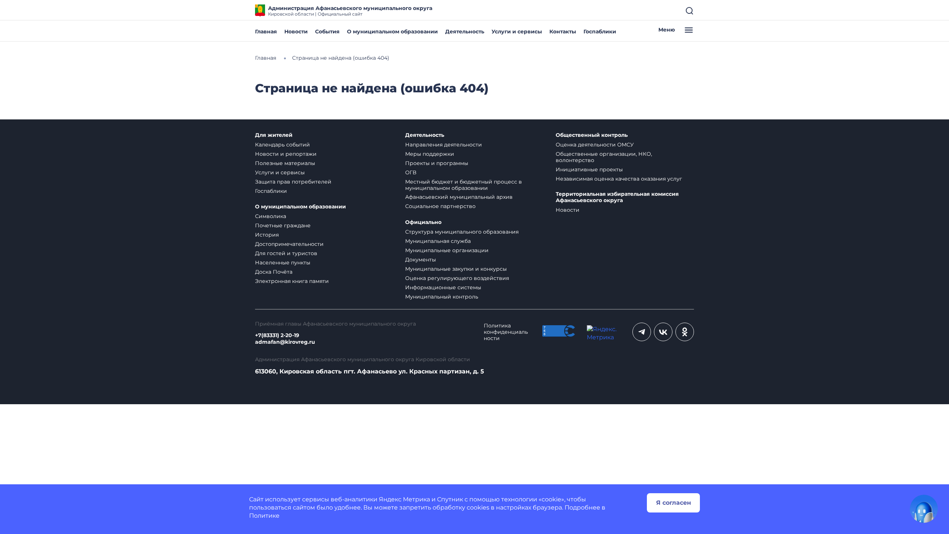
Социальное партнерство (440, 206)
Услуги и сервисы (517, 31)
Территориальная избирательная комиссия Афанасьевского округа (617, 197)
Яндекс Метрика (404, 499)
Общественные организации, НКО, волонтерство (604, 157)
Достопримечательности (289, 244)
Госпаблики (599, 31)
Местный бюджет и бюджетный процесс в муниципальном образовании (463, 184)
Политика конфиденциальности (506, 332)
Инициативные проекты (589, 169)
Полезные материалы (285, 163)
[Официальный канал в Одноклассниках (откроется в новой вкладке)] (684, 332)
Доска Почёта (273, 271)
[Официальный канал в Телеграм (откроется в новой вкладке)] (641, 332)
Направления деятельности (443, 144)
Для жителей (273, 135)
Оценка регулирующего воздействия (457, 278)
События (327, 31)
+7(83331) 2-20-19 (277, 335)
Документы (420, 259)
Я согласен (673, 502)
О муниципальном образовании (392, 31)
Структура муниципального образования (462, 231)
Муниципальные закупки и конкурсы (456, 269)
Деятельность (464, 31)
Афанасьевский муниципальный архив (459, 197)
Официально (423, 222)
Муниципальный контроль (441, 296)
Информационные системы (443, 287)
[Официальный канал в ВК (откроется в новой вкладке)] (663, 332)
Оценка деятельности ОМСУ (595, 144)
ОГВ (410, 172)
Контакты (562, 31)
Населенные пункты (282, 262)
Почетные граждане (283, 225)
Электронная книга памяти (292, 281)
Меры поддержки (429, 154)
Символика (270, 216)
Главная (266, 31)
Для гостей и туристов (286, 253)
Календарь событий (282, 144)
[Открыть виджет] (924, 509)
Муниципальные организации (447, 250)
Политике (264, 515)
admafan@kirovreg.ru (285, 342)
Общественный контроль (592, 135)
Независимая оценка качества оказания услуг (619, 178)
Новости (296, 31)
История (267, 234)
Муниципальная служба (438, 241)
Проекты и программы (436, 163)
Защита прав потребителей (293, 181)
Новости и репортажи (286, 154)
